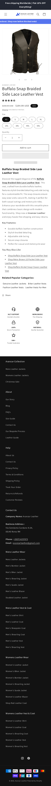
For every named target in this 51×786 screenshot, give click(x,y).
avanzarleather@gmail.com (26, 543)
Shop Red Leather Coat (16, 703)
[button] (9, 100)
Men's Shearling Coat (15, 634)
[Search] (38, 14)
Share (8, 295)
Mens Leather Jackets (16, 369)
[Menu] (6, 14)
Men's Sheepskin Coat (16, 628)
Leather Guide (12, 437)
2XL (6, 125)
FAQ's (8, 412)
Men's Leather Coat (14, 622)
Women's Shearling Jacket (18, 684)
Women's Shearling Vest (17, 746)
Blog (8, 405)
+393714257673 (21, 539)
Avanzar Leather (21, 781)
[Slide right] (32, 80)
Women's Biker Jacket (16, 671)
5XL (38, 125)
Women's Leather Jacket (17, 665)
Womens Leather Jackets (17, 375)
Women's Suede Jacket (16, 690)
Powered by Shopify (34, 781)
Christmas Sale (12, 381)
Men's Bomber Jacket (15, 565)
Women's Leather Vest (16, 740)
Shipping (5, 110)
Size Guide (10, 418)
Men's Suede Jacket (15, 585)
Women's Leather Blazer (17, 696)
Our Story (10, 399)
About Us (10, 455)
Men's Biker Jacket (14, 572)
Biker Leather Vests (37, 283)
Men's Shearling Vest (15, 647)
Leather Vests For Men (36, 287)
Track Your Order (13, 487)
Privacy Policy (12, 468)
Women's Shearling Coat (17, 733)
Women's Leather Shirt (16, 721)
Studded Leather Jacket (17, 597)
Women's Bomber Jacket (17, 677)
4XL (28, 125)
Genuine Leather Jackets (14, 283)
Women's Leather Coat (16, 727)
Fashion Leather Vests (13, 287)
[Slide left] (19, 80)
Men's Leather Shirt (14, 615)
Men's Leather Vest (14, 641)
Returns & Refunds (14, 493)
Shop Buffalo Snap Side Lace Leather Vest (28, 255)
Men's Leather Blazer (15, 591)
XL (41, 119)
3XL (17, 125)
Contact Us (11, 425)
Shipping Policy (13, 481)
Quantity (5, 132)
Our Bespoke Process (15, 431)
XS (6, 119)
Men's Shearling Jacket (16, 578)
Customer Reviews (14, 500)
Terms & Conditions (15, 474)
